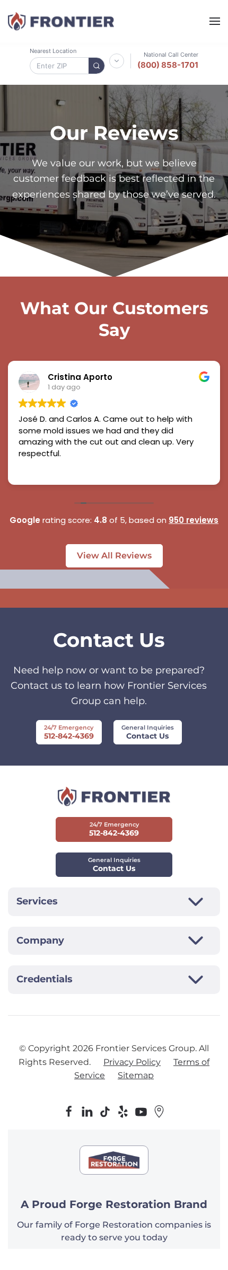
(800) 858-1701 (167, 65)
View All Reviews (114, 555)
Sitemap (136, 1075)
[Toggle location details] (116, 61)
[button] (214, 21)
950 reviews (193, 520)
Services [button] (37, 901)
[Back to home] (61, 21)
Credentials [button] (44, 979)
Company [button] (40, 940)
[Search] (96, 66)
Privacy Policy (132, 1062)
